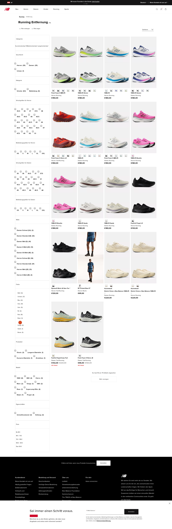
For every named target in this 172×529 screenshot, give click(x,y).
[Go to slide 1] (84, 4)
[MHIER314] (63, 155)
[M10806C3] (132, 155)
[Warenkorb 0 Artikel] (165, 9)
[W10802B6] (89, 155)
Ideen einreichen (91, 481)
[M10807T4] (132, 286)
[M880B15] (53, 90)
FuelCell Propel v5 (137, 223)
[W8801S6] (126, 155)
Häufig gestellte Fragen (23, 485)
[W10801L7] (142, 90)
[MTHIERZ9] (53, 155)
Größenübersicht (21, 488)
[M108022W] (80, 220)
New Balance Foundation (71, 491)
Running (21, 17)
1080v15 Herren (83, 93)
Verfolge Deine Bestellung (48, 485)
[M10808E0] (106, 90)
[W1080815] (137, 90)
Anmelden (103, 463)
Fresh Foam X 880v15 (58, 93)
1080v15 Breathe (136, 158)
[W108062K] (111, 286)
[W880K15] (106, 155)
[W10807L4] (80, 155)
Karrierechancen (68, 494)
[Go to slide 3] (86, 4)
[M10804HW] (111, 90)
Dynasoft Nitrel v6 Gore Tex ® (60, 288)
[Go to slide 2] (85, 4)
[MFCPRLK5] (132, 220)
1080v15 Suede (83, 223)
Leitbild (64, 481)
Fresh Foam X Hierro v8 (85, 358)
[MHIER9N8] (58, 155)
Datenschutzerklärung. (104, 521)
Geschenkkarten (44, 481)
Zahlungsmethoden (45, 491)
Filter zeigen (36, 28)
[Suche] (156, 9)
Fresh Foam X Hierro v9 (59, 158)
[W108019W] (147, 90)
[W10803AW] (132, 90)
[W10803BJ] (106, 286)
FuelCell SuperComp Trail (59, 358)
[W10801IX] (53, 220)
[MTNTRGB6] (53, 286)
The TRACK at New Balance (71, 497)
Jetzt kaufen (96, 1)
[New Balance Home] (7, 9)
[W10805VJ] (94, 155)
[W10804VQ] (106, 220)
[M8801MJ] (73, 90)
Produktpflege (20, 497)
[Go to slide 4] (87, 4)
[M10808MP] (94, 90)
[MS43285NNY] (80, 286)
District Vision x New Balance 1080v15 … (116, 292)
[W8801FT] (121, 155)
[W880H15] (111, 155)
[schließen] (169, 503)
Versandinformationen (46, 488)
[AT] (7, 2)
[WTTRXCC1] (53, 355)
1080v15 (107, 93)
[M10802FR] (80, 90)
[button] (161, 9)
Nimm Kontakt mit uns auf (24, 481)
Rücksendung (43, 494)
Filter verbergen (25, 28)
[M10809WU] (126, 90)
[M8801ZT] (68, 90)
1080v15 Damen (136, 93)
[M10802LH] (116, 90)
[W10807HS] (84, 155)
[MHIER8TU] (68, 155)
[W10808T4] (99, 155)
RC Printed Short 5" (84, 288)
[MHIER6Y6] (73, 155)
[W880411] (116, 155)
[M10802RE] (121, 90)
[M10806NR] (84, 90)
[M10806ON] (137, 286)
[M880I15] (63, 90)
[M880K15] (58, 90)
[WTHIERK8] (80, 355)
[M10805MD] (89, 90)
